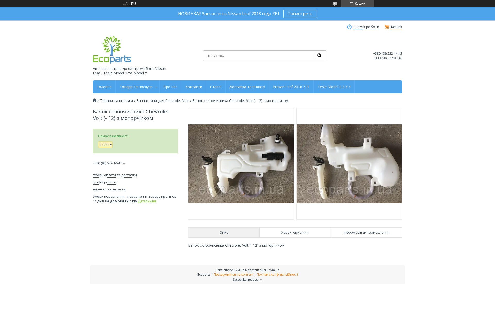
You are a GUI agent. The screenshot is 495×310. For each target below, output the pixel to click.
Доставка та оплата (247, 87)
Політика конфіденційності (277, 274)
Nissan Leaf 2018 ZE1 (291, 87)
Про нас (170, 87)
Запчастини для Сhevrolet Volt (163, 100)
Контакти (193, 87)
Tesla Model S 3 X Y (334, 87)
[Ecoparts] (112, 50)
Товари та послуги (136, 87)
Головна (104, 87)
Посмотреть (300, 13)
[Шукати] (319, 55)
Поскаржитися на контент (233, 274)
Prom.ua (273, 269)
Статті (215, 87)
